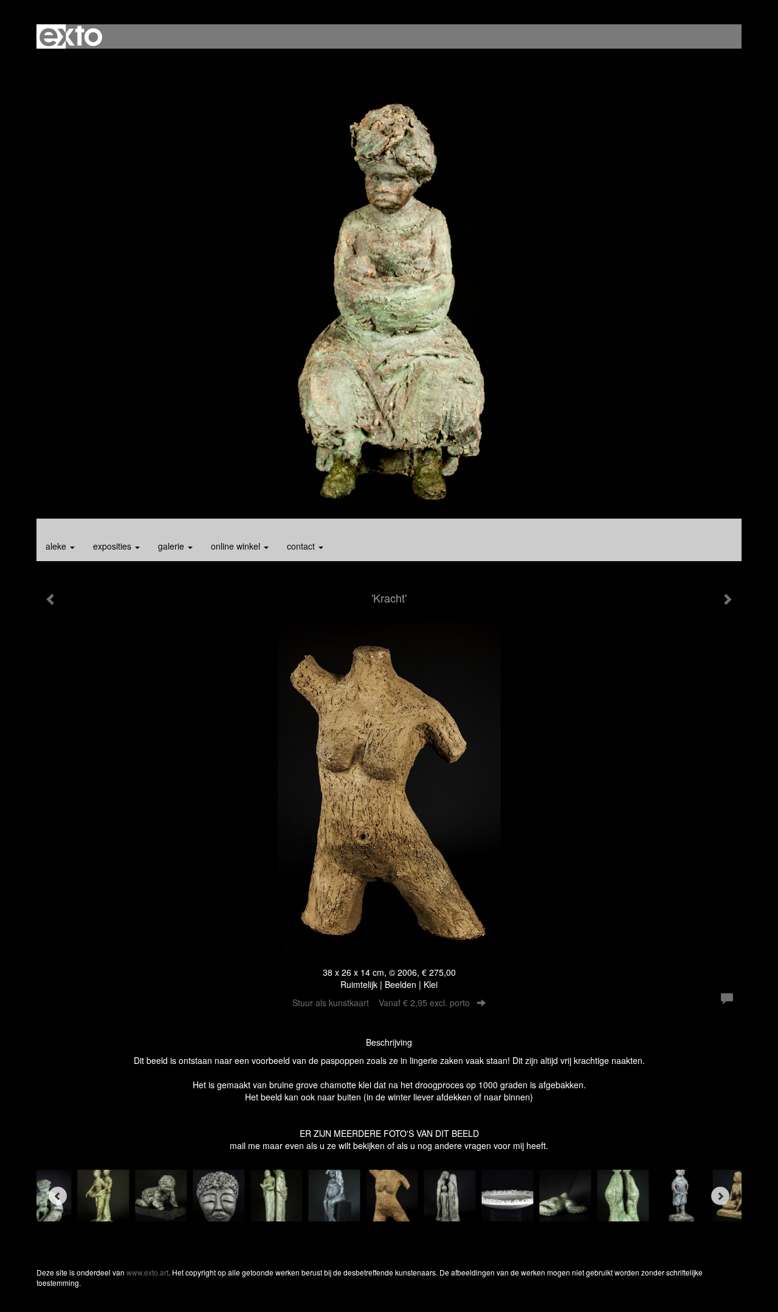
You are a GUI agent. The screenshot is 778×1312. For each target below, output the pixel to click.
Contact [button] (302, 546)
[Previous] (58, 1196)
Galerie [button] (172, 546)
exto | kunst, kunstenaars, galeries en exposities (70, 36)
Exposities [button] (113, 546)
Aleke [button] (57, 546)
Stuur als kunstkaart (381, 1002)
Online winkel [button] (237, 546)
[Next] (720, 1196)
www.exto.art (147, 1272)
